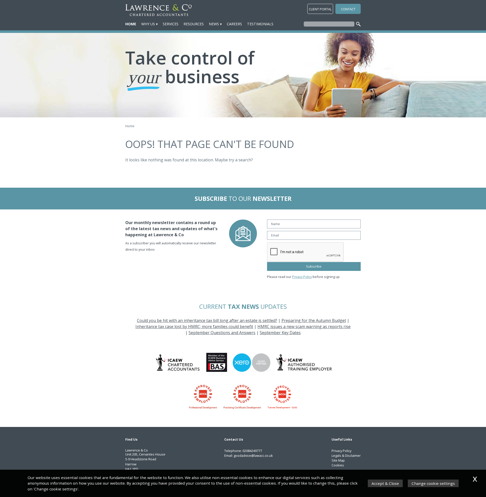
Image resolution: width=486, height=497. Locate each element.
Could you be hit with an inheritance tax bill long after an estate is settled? (207, 320)
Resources (194, 23)
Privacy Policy (302, 276)
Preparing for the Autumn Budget (313, 320)
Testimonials (260, 23)
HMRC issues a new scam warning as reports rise (304, 326)
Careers (234, 23)
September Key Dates (280, 332)
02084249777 (252, 450)
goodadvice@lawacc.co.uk (253, 455)
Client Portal (320, 9)
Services (170, 23)
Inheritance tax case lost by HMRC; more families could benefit (194, 326)
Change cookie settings (433, 483)
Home (130, 23)
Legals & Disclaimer (346, 455)
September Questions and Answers (222, 332)
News (214, 23)
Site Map (338, 460)
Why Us (148, 23)
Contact (348, 9)
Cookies (338, 465)
